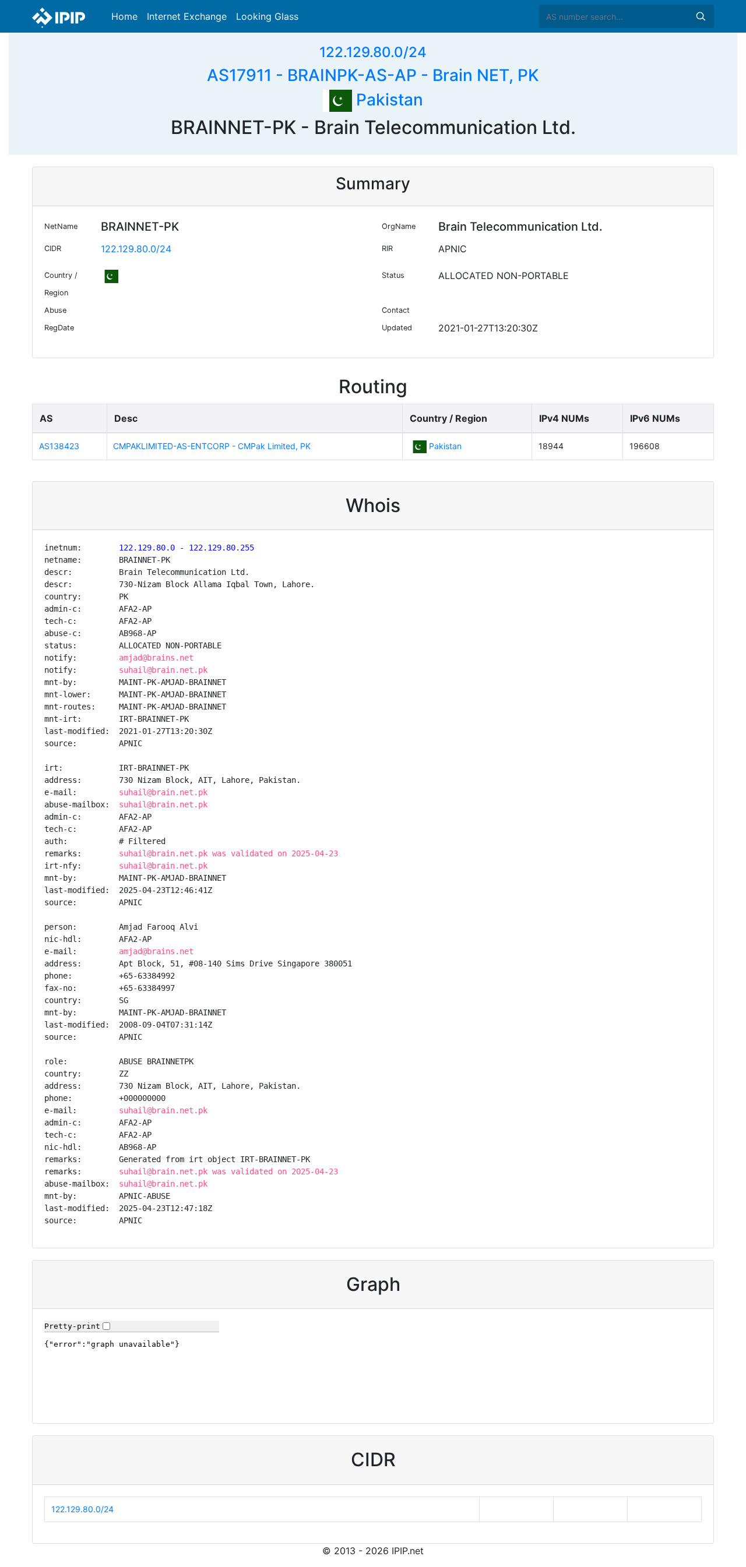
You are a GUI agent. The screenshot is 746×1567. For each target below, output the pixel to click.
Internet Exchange (187, 16)
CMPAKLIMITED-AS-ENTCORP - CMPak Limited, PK (212, 446)
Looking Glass (267, 16)
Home (124, 16)
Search (700, 16)
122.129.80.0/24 (373, 52)
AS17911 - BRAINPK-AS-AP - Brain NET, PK (373, 75)
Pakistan (387, 100)
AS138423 (59, 446)
